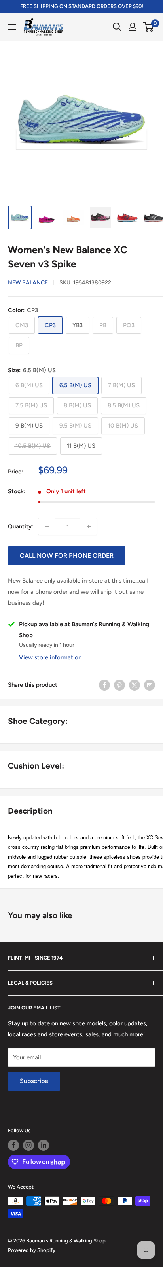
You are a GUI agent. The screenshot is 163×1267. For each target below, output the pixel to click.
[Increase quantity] (88, 526)
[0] (149, 27)
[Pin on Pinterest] (119, 684)
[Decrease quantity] (46, 526)
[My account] (132, 27)
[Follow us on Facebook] (13, 1145)
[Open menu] (12, 27)
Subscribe (34, 1081)
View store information (50, 657)
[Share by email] (149, 684)
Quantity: (20, 526)
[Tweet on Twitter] (134, 684)
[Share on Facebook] (104, 684)
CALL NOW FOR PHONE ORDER (67, 555)
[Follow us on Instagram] (28, 1145)
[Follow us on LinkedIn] (43, 1145)
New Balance (28, 282)
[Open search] (117, 27)
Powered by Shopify (31, 1250)
